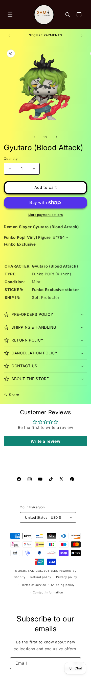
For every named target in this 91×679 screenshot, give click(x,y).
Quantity (10, 158)
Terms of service (33, 585)
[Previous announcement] (9, 35)
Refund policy (40, 577)
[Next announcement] (81, 35)
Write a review (45, 441)
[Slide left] (34, 137)
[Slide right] (56, 137)
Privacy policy (66, 577)
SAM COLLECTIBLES (43, 570)
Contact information (48, 592)
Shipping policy (63, 585)
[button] (10, 14)
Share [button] (14, 395)
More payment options (45, 215)
